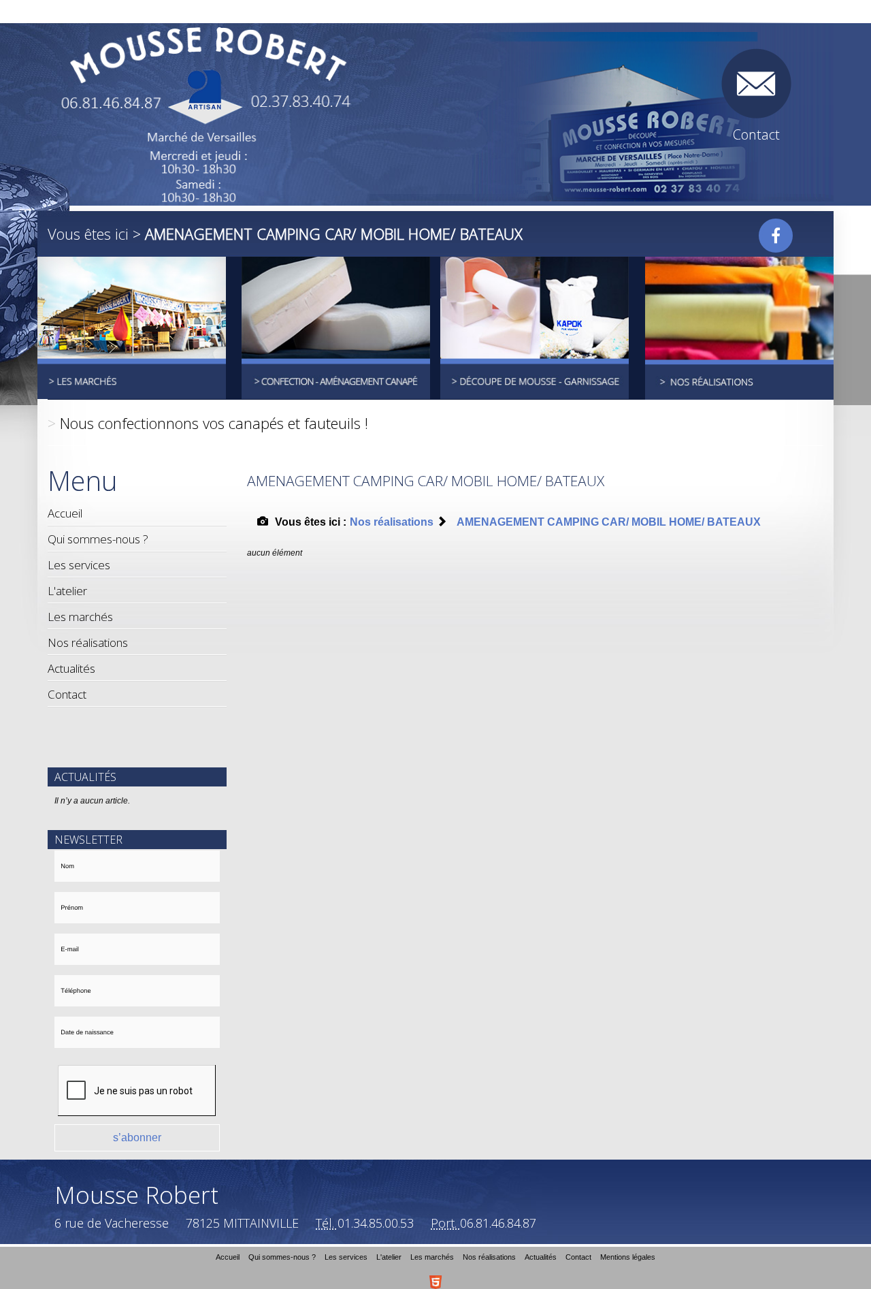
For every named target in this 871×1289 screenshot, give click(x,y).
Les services (79, 565)
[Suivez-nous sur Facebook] (776, 236)
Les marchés (80, 616)
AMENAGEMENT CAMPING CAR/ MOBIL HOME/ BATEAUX (609, 522)
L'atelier (67, 591)
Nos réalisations (88, 642)
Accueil (65, 513)
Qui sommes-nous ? (98, 539)
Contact (67, 694)
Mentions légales (627, 1257)
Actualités (71, 668)
